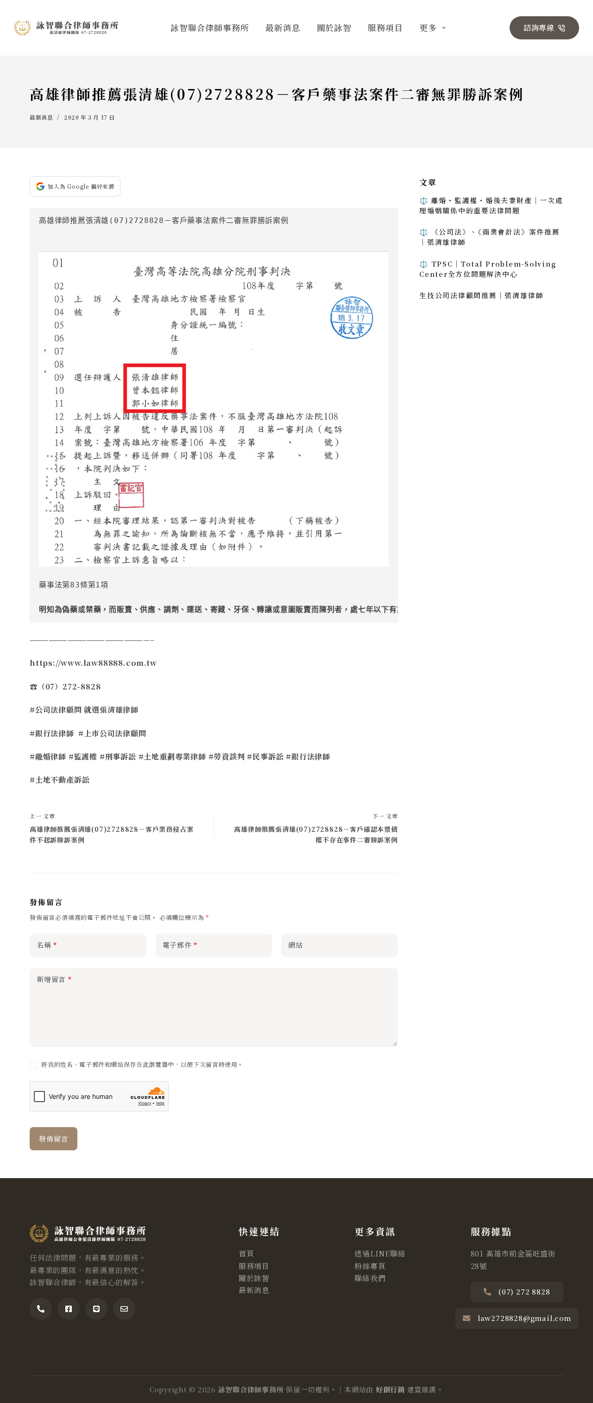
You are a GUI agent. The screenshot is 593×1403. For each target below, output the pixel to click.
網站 (295, 945)
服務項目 (385, 27)
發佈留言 (53, 1138)
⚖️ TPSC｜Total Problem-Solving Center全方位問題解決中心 (487, 268)
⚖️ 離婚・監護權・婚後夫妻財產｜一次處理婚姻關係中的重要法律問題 (491, 205)
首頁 (246, 1253)
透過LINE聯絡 (379, 1253)
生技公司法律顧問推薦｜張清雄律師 (481, 295)
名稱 (47, 945)
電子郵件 (180, 945)
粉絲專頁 (369, 1266)
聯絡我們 (369, 1278)
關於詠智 (334, 27)
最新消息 (283, 27)
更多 (428, 27)
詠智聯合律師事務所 (209, 27)
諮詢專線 (539, 27)
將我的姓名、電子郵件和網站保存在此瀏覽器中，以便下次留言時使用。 (142, 1064)
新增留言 (54, 979)
